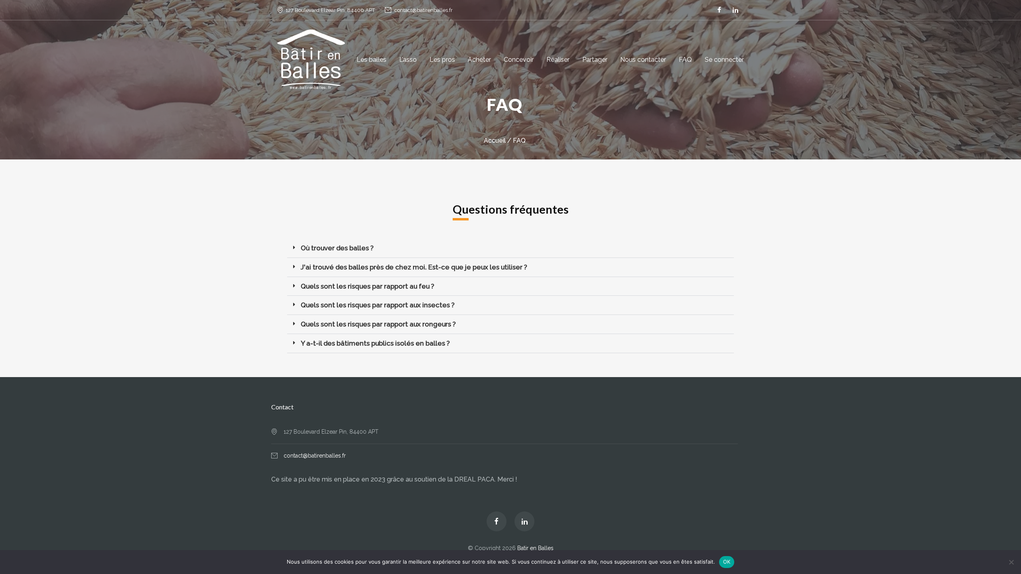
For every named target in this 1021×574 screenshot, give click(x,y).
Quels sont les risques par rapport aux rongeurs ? (378, 324)
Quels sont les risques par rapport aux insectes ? (378, 305)
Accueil (495, 140)
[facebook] (719, 10)
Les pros (442, 59)
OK (727, 561)
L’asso (408, 59)
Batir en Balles (535, 548)
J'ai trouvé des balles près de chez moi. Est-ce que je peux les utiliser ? (414, 267)
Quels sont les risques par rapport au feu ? (367, 286)
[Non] (1011, 562)
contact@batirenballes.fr (423, 10)
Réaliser (558, 59)
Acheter (479, 59)
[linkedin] (735, 10)
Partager (594, 59)
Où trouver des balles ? (337, 248)
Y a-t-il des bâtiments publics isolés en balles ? (375, 343)
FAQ (685, 59)
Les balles (371, 59)
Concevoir (519, 59)
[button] (510, 248)
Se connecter (724, 59)
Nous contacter (643, 59)
